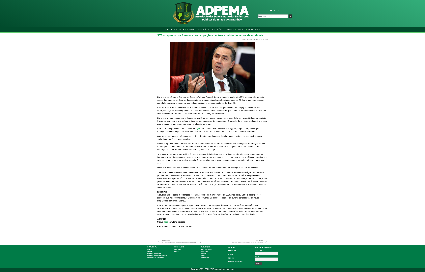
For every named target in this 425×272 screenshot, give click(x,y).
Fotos (250, 29)
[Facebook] (271, 10)
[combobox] (273, 16)
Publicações (217, 29)
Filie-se (258, 29)
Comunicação (201, 29)
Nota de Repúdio (206, 250)
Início (166, 29)
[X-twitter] (274, 10)
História (149, 250)
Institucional (176, 29)
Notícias (190, 29)
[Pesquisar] (290, 16)
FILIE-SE (231, 258)
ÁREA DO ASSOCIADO (235, 261)
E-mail (257, 256)
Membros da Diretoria (154, 254)
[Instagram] (278, 10)
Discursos (204, 252)
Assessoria (178, 250)
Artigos (203, 254)
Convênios (241, 29)
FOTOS (230, 254)
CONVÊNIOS (232, 251)
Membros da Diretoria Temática (157, 256)
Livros (203, 256)
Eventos (230, 29)
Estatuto (150, 252)
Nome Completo (259, 250)
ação (198, 129)
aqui (166, 222)
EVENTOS (231, 247)
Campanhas (205, 258)
